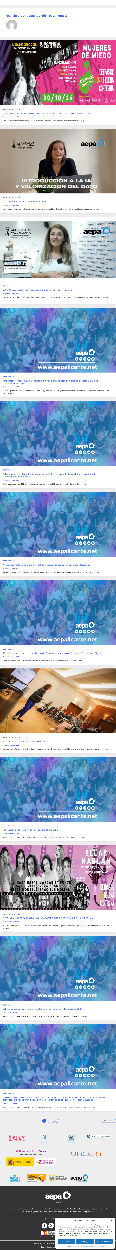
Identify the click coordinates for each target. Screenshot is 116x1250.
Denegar (85, 1241)
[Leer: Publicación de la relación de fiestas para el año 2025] (58, 789)
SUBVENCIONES (8, 377)
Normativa (7, 826)
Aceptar (66, 1241)
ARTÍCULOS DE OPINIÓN (11, 109)
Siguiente (108, 1121)
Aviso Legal (100, 1246)
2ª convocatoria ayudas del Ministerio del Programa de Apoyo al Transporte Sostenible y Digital (52, 653)
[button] (111, 1220)
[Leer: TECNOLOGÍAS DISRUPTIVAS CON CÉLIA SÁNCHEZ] (58, 701)
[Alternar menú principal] (6, 2)
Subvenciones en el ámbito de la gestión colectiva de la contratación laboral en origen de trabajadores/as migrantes (49, 475)
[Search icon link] (108, 3)
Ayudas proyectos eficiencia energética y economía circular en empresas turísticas (46, 565)
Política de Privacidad (87, 1246)
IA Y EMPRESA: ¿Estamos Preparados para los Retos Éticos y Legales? (38, 290)
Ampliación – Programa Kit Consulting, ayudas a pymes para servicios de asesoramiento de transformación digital (50, 382)
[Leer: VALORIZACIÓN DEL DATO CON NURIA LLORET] (58, 161)
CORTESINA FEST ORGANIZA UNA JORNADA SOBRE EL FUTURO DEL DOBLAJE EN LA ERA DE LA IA (48, 918)
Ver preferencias (104, 1241)
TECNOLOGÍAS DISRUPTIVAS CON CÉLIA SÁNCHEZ (27, 741)
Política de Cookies (72, 1246)
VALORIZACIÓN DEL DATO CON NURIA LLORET (24, 201)
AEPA (5, 286)
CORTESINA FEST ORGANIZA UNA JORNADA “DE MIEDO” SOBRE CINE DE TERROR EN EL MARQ (47, 113)
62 (57, 1121)
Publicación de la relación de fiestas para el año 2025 (30, 829)
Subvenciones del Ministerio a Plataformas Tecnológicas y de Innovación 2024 (43, 1009)
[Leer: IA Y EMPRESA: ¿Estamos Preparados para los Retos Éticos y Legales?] (58, 249)
